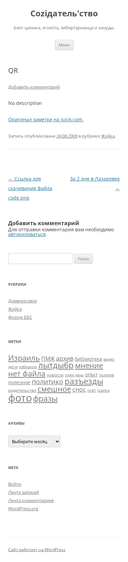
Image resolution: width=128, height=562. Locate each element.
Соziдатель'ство (64, 13)
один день (74, 375)
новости (55, 375)
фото (20, 398)
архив (64, 358)
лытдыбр (56, 365)
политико (47, 381)
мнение (89, 365)
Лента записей (23, 492)
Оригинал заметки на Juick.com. (46, 119)
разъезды (84, 381)
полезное (19, 382)
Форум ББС (20, 317)
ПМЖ (48, 358)
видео (108, 359)
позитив (106, 375)
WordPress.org (23, 508)
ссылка (103, 390)
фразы (45, 398)
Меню (64, 44)
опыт (91, 374)
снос (79, 389)
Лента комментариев (31, 500)
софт (91, 390)
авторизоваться (27, 234)
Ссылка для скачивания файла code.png (30, 188)
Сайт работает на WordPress (37, 549)
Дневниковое (22, 301)
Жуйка (108, 136)
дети (13, 367)
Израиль (24, 358)
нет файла (26, 373)
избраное (28, 366)
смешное (54, 389)
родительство (22, 390)
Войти (14, 484)
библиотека (88, 359)
